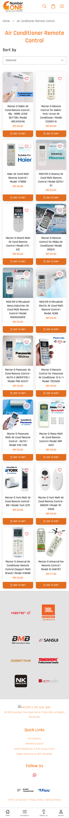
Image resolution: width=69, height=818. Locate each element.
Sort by (9, 50)
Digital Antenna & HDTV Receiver (34, 754)
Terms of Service (17, 799)
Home (6, 21)
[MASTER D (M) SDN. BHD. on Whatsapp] (34, 776)
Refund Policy (53, 799)
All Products (34, 738)
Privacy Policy (36, 799)
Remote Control (34, 743)
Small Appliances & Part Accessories (34, 748)
